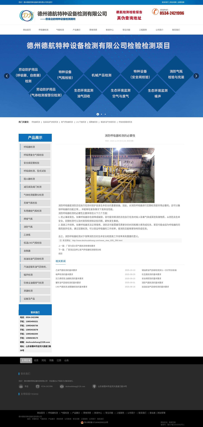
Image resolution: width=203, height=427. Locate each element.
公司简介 (131, 413)
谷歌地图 (181, 2)
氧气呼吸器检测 (67, 122)
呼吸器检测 (36, 122)
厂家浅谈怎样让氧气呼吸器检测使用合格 (83, 250)
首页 (29, 419)
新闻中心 (98, 413)
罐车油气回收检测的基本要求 (68, 282)
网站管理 (161, 413)
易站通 (154, 413)
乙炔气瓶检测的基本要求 (66, 270)
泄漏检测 (35, 419)
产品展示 (76, 413)
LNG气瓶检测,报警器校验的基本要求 (71, 287)
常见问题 (109, 413)
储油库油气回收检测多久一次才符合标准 (159, 270)
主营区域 (26, 360)
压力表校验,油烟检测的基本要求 (69, 278)
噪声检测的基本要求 (64, 274)
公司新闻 (68, 419)
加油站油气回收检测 (50, 122)
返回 (60, 253)
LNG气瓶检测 (81, 122)
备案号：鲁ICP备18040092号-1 (172, 425)
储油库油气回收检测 (108, 122)
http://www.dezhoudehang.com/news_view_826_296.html (97, 240)
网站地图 (173, 2)
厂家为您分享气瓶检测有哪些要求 (80, 246)
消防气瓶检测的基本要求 (152, 282)
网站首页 (41, 413)
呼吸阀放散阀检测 (125, 122)
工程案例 (120, 413)
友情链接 (25, 394)
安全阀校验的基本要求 (151, 278)
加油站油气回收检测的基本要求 (155, 287)
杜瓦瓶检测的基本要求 (151, 274)
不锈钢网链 (34, 394)
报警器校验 (93, 122)
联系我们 (165, 2)
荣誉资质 (87, 413)
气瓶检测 (65, 413)
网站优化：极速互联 (168, 422)
